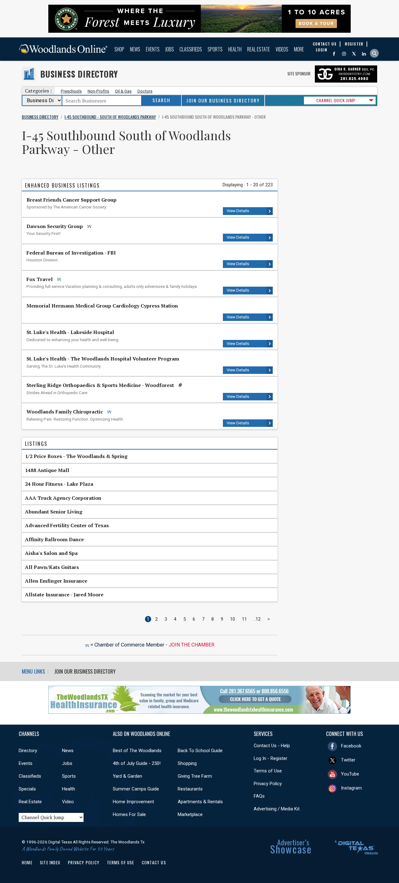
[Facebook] (334, 54)
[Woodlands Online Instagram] (344, 54)
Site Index (50, 862)
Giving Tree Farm (195, 776)
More (299, 49)
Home (27, 862)
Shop (119, 49)
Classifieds (191, 49)
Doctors (144, 91)
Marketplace (190, 814)
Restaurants (190, 789)
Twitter (348, 760)
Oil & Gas (123, 91)
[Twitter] (354, 54)
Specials (27, 789)
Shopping (187, 763)
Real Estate (258, 49)
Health (235, 49)
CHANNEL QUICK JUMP (336, 100)
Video (68, 801)
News (135, 49)
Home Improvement (133, 801)
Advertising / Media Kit (277, 809)
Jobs (169, 49)
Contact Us (154, 862)
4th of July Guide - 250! (137, 763)
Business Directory (79, 74)
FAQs (259, 796)
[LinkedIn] (364, 54)
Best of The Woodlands (137, 750)
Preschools (71, 91)
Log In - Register (270, 758)
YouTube (350, 774)
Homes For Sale (129, 814)
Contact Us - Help (272, 745)
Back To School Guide (200, 750)
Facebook (351, 746)
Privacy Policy (268, 783)
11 (244, 619)
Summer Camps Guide (136, 789)
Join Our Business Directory (223, 100)
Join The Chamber (191, 645)
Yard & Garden (127, 776)
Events (153, 49)
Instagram (351, 788)
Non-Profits (98, 91)
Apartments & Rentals (200, 801)
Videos (282, 49)
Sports (215, 49)
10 (232, 619)
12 (258, 619)
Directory (28, 750)
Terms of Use (268, 771)
